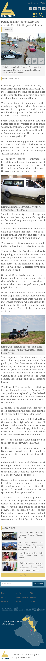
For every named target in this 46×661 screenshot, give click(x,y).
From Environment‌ (22, 597)
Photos (18, 602)
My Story (19, 593)
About (32, 602)
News (3, 593)
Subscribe (38, 584)
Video (32, 593)
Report (3, 597)
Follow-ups (5, 602)
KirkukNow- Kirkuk (12, 79)
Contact (33, 597)
